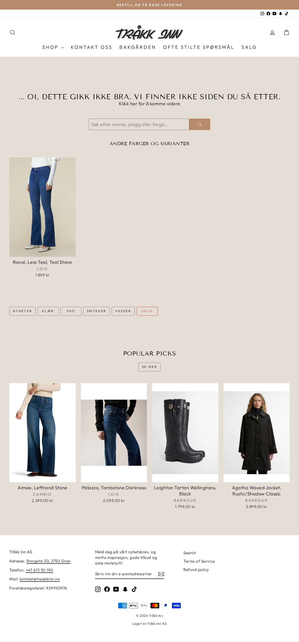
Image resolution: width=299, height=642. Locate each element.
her (134, 103)
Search (189, 552)
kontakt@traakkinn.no (40, 578)
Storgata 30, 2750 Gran (48, 560)
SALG (249, 47)
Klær (48, 311)
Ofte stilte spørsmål (199, 47)
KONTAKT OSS (91, 47)
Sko (71, 311)
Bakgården (137, 47)
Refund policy (196, 569)
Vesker (123, 311)
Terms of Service (199, 561)
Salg (147, 311)
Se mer (149, 367)
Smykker (97, 311)
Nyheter (22, 311)
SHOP (51, 47)
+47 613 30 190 (39, 570)
